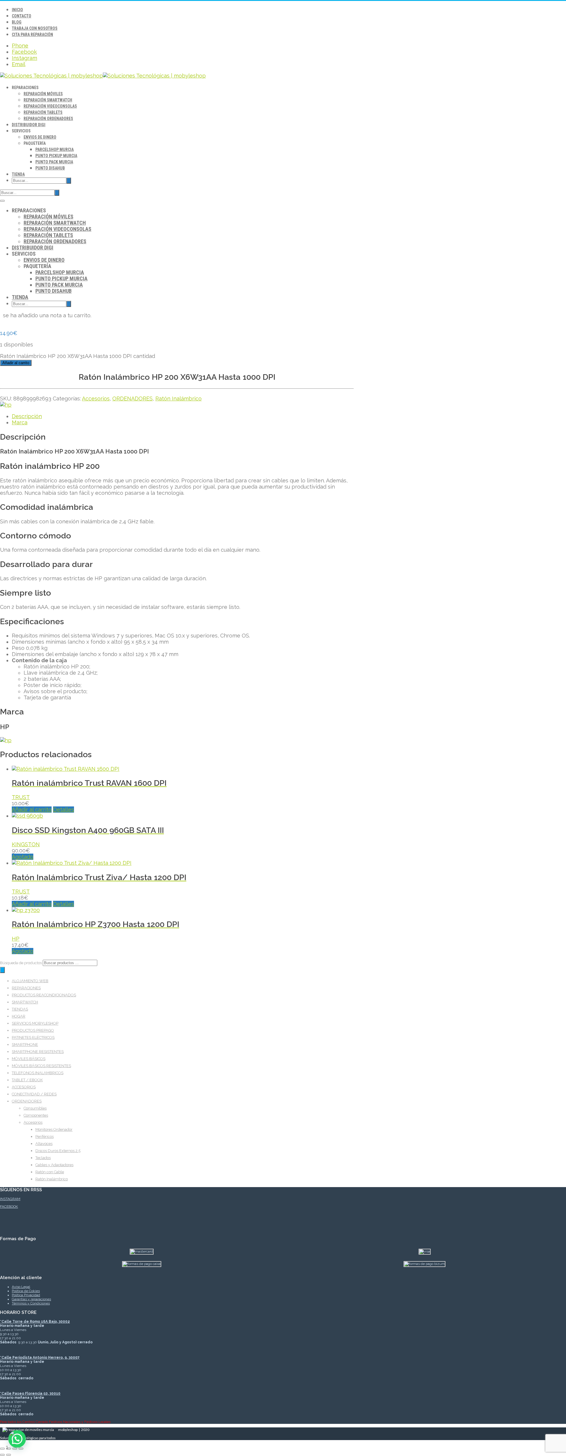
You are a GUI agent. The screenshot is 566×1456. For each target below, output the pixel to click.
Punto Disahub (50, 168)
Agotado (22, 857)
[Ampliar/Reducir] (2, 1449)
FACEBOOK (9, 1206)
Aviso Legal (21, 1287)
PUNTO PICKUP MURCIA (56, 155)
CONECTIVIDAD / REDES (34, 1094)
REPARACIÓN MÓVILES (43, 93)
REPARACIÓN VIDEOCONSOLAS (50, 106)
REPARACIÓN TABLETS (43, 112)
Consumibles (35, 1108)
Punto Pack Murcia (54, 162)
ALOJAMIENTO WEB (30, 981)
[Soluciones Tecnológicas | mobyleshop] (103, 76)
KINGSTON (26, 844)
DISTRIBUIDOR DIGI (28, 124)
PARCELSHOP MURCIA (54, 149)
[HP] (5, 405)
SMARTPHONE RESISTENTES (38, 1051)
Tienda (18, 174)
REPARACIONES (26, 988)
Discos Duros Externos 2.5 (57, 1150)
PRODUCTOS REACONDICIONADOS (44, 995)
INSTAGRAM (10, 1199)
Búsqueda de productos (21, 963)
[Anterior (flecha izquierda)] (2, 1455)
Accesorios (96, 398)
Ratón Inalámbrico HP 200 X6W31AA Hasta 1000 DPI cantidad (77, 356)
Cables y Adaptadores (54, 1165)
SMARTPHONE (25, 1044)
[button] (17, 1439)
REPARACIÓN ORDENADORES (48, 118)
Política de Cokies (26, 1291)
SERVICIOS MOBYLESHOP (35, 1023)
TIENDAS (20, 1009)
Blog (17, 22)
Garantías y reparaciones (31, 1299)
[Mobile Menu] (2, 201)
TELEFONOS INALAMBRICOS (37, 1073)
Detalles (63, 809)
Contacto (21, 16)
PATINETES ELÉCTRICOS (33, 1037)
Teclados (43, 1158)
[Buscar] (2, 970)
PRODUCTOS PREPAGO (33, 1030)
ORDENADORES (132, 398)
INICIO (17, 9)
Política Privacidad (26, 1295)
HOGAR (18, 1016)
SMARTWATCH (25, 1002)
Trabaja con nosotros (34, 28)
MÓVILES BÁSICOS (28, 1058)
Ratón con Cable (49, 1172)
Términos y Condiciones (31, 1303)
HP (15, 939)
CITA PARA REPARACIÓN (32, 34)
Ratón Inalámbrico (178, 398)
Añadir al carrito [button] (32, 809)
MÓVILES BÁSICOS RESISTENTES (41, 1066)
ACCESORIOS (24, 1087)
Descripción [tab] (27, 416)
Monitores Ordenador (54, 1129)
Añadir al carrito (15, 363)
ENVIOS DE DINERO (40, 137)
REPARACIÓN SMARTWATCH (48, 100)
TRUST (21, 797)
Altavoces (43, 1143)
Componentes (36, 1115)
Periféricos (44, 1136)
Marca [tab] (19, 422)
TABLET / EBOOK (27, 1080)
